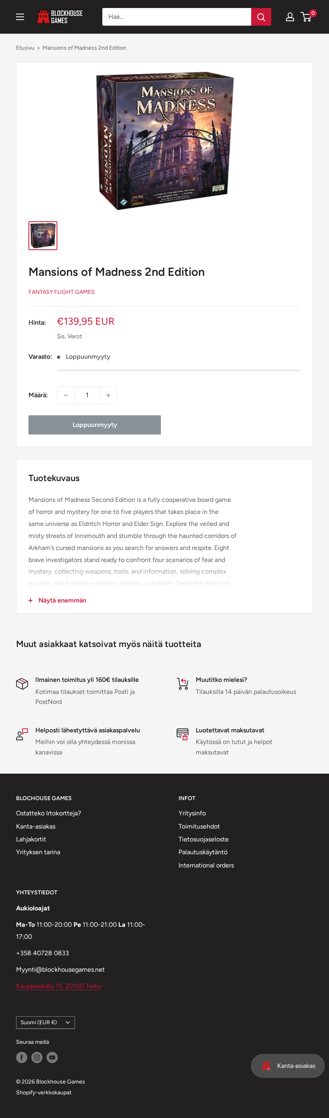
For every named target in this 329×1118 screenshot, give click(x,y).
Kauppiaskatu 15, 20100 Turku (58, 986)
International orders (206, 865)
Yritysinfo (192, 813)
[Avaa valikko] (20, 17)
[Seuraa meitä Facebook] (21, 1057)
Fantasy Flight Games (61, 292)
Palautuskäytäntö (203, 852)
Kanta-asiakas (35, 826)
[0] (306, 17)
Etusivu (25, 47)
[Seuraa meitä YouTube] (52, 1057)
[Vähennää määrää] (65, 395)
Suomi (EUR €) (38, 1022)
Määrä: (38, 395)
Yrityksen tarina (38, 852)
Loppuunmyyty (95, 425)
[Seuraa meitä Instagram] (37, 1057)
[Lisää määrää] (108, 395)
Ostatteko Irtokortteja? (48, 813)
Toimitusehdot (199, 826)
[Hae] (261, 17)
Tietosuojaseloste (204, 839)
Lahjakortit (31, 839)
